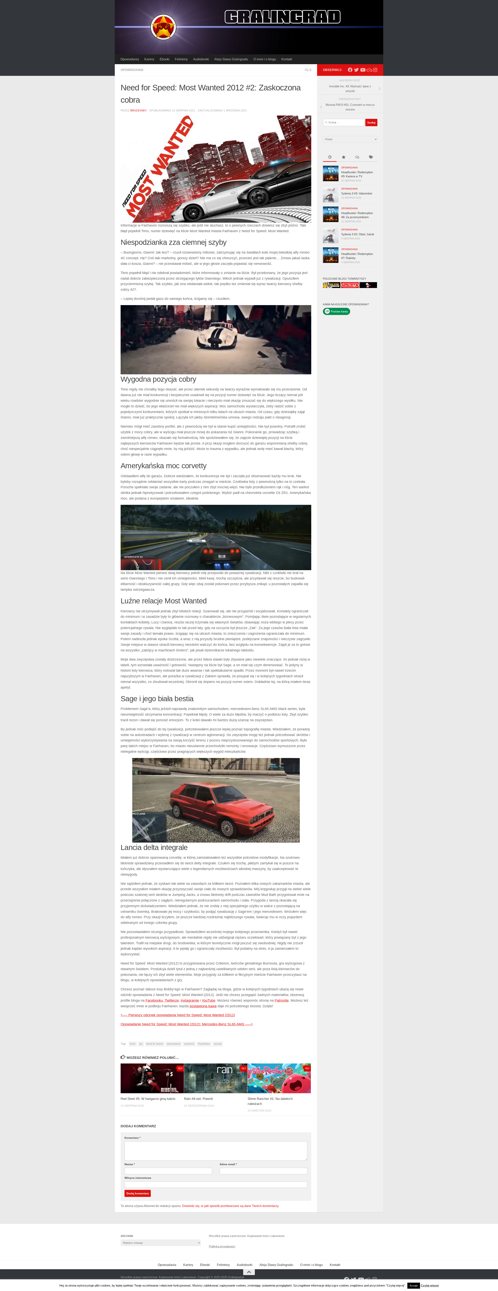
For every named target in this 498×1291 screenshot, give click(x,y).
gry (141, 1043)
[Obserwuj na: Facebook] (350, 69)
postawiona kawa (203, 1006)
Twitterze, (172, 1000)
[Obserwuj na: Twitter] (356, 69)
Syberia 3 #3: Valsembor (356, 193)
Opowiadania (129, 59)
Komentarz (132, 1137)
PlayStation (204, 1043)
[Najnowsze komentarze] (357, 157)
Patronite (282, 1000)
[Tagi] (370, 157)
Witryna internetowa (137, 1177)
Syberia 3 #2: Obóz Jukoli (357, 234)
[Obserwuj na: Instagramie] (375, 69)
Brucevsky (138, 110)
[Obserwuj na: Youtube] (362, 69)
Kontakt (286, 59)
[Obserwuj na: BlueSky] (368, 69)
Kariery (149, 59)
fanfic (133, 1043)
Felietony (181, 59)
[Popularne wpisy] (343, 157)
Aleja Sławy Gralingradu (231, 59)
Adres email (228, 1164)
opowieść (189, 1043)
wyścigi (218, 1043)
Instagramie (190, 1000)
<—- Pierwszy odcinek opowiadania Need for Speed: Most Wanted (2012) (178, 1015)
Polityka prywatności (222, 1246)
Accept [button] (414, 1285)
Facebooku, (155, 1000)
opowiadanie (174, 1043)
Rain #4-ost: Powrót (198, 1099)
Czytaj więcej (430, 1285)
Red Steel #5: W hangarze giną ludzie (148, 1099)
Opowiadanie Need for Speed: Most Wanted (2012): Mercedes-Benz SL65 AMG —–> (187, 1024)
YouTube (208, 1000)
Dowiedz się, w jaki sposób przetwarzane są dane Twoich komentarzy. (230, 1206)
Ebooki (164, 59)
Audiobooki (201, 59)
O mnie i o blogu (264, 59)
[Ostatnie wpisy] (330, 157)
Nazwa (129, 1164)
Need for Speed (154, 1043)
